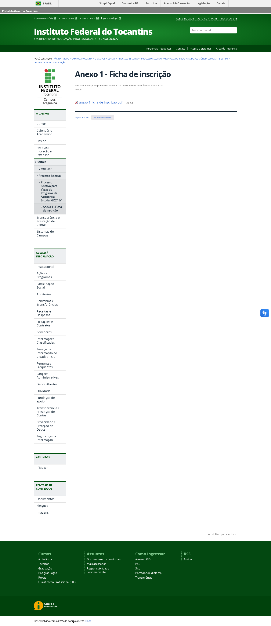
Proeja (42, 577)
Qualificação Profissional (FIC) (57, 582)
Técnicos (43, 564)
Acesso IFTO (143, 559)
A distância (45, 559)
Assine (188, 559)
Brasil (47, 3)
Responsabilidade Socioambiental (98, 570)
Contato (180, 48)
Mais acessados (96, 564)
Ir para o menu (67, 18)
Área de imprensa (226, 48)
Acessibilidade (185, 18)
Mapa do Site (229, 18)
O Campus (100, 58)
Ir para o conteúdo (44, 18)
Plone (88, 621)
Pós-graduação (47, 573)
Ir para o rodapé (110, 18)
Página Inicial (61, 58)
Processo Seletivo (128, 58)
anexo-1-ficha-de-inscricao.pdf (100, 102)
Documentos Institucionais (104, 559)
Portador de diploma (148, 573)
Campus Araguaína (82, 58)
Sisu (137, 568)
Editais (111, 58)
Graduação (45, 568)
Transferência (143, 577)
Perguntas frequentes (158, 48)
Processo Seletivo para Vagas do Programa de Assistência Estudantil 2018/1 (184, 58)
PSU (137, 564)
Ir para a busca (89, 18)
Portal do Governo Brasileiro (19, 11)
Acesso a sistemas (201, 48)
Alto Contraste (207, 18)
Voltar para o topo (224, 534)
